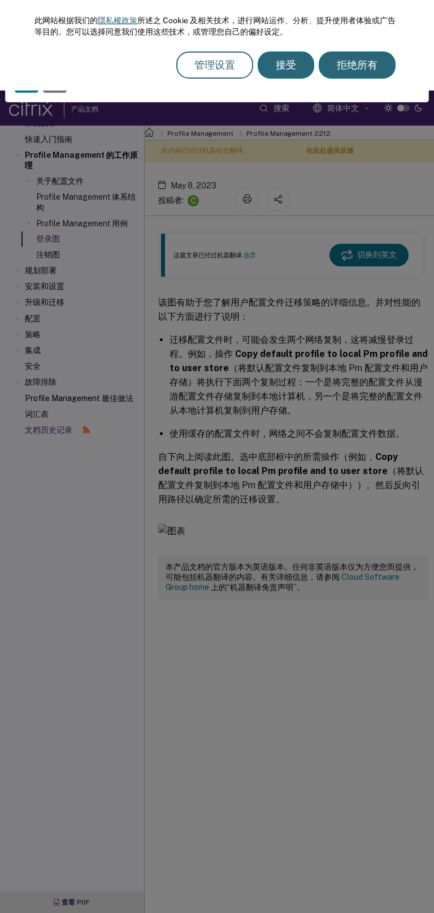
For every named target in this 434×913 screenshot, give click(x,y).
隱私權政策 (117, 20)
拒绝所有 (357, 65)
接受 (286, 65)
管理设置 (214, 65)
